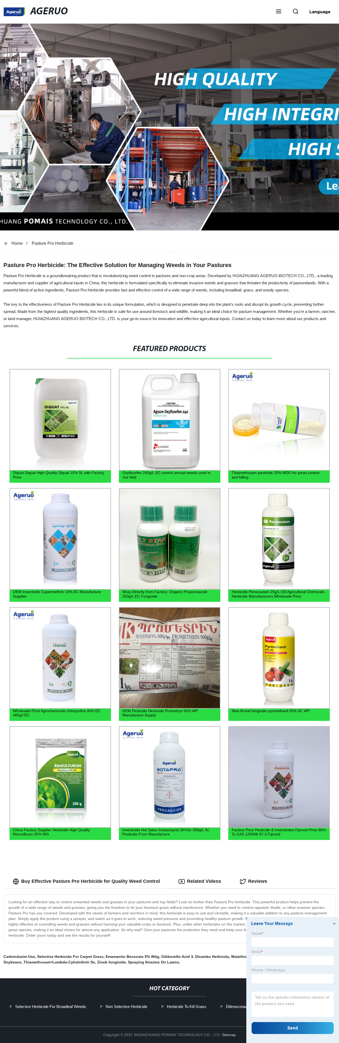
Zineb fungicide (111, 962)
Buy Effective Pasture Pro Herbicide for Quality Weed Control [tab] (90, 881)
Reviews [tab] (257, 881)
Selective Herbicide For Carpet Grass (70, 956)
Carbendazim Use (19, 956)
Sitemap (229, 1035)
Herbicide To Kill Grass (186, 1006)
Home (17, 243)
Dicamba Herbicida (212, 956)
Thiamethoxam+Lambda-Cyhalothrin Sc (59, 962)
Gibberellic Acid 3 (177, 956)
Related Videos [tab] (204, 881)
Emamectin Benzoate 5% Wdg (132, 956)
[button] (279, 12)
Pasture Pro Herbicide (52, 243)
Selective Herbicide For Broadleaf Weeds (50, 1006)
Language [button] (320, 11)
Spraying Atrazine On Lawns (153, 962)
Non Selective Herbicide (126, 1006)
